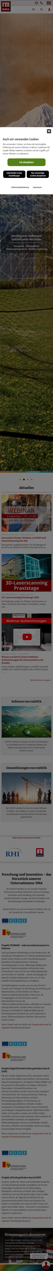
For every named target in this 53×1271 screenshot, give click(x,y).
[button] (49, 131)
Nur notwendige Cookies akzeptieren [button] (38, 174)
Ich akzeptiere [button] (26, 162)
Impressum (37, 187)
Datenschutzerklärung (20, 187)
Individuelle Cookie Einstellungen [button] (14, 174)
